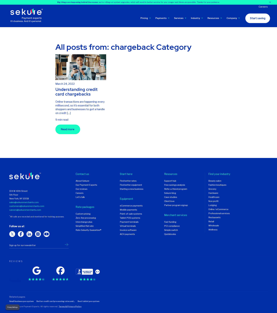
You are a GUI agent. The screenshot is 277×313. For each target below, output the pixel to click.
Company (232, 18)
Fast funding (170, 222)
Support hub (170, 181)
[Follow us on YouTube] (46, 234)
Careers (263, 6)
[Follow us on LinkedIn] (29, 234)
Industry (195, 18)
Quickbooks (170, 234)
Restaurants (214, 217)
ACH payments (127, 234)
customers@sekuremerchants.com (26, 206)
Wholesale (213, 225)
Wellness (213, 229)
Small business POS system (21, 301)
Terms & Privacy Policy (70, 306)
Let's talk (80, 197)
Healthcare (213, 197)
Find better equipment (131, 185)
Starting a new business (131, 189)
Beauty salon (214, 181)
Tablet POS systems (130, 218)
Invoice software (128, 230)
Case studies (170, 197)
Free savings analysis (174, 185)
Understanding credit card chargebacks (76, 92)
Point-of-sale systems (131, 214)
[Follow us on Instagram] (38, 234)
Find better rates (128, 181)
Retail (211, 221)
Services (178, 18)
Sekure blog (170, 193)
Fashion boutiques (217, 185)
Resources (213, 18)
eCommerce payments (131, 205)
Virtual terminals (128, 226)
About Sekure (82, 181)
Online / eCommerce (218, 209)
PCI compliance (172, 226)
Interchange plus (84, 222)
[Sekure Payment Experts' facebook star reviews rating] (60, 272)
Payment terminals (129, 222)
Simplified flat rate (85, 226)
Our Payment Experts (86, 185)
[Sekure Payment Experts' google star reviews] (36, 272)
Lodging (212, 205)
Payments (160, 18)
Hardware (213, 193)
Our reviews (81, 189)
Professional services (219, 213)
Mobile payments (128, 209)
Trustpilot (15, 280)
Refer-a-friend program (175, 189)
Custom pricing (83, 214)
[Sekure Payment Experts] (27, 16)
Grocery (212, 189)
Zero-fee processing (86, 218)
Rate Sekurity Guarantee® (88, 230)
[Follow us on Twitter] (12, 234)
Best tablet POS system (88, 301)
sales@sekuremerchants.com (24, 202)
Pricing (144, 18)
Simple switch (171, 230)
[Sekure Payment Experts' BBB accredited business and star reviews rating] (88, 272)
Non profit (213, 201)
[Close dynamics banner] (270, 2)
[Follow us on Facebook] (21, 234)
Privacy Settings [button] (12, 307)
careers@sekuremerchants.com (25, 210)
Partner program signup (176, 205)
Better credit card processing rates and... (55, 301)
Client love (169, 201)
